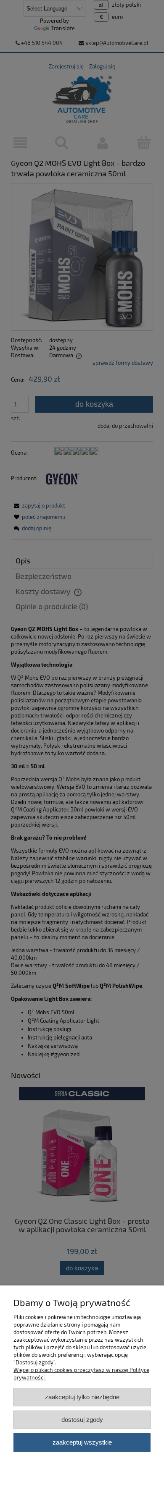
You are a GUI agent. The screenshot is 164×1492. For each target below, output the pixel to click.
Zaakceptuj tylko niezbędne (82, 1396)
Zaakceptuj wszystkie (82, 1442)
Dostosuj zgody (82, 1419)
